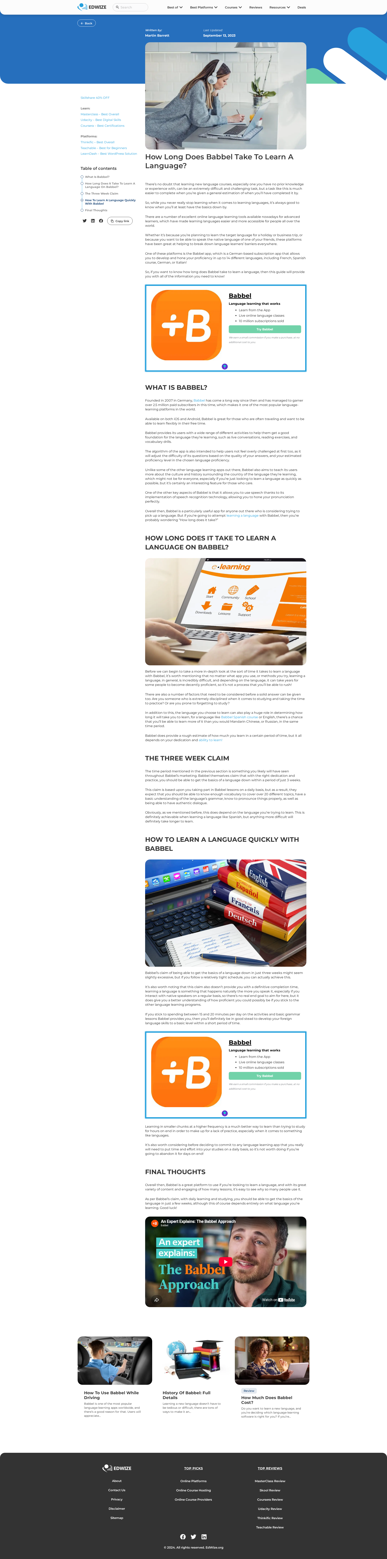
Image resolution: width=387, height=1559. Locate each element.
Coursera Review (270, 1499)
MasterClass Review (270, 1481)
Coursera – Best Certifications (102, 126)
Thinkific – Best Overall (97, 142)
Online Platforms (193, 1481)
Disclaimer (117, 1509)
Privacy (117, 1499)
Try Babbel (265, 329)
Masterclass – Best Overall (100, 114)
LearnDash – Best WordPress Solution (109, 154)
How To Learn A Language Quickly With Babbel (110, 202)
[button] (85, 221)
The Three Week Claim (101, 193)
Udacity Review (270, 1509)
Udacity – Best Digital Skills (101, 120)
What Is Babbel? (97, 177)
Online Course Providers (193, 1499)
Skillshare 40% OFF (95, 98)
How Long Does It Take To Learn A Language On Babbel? (110, 185)
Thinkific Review (270, 1518)
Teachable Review (270, 1527)
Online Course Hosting (193, 1490)
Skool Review (270, 1490)
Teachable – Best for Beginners (104, 148)
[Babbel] (186, 328)
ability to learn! (211, 740)
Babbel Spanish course (239, 717)
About (117, 1481)
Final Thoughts (96, 210)
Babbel (240, 295)
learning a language (243, 515)
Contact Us (116, 1490)
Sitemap (116, 1518)
